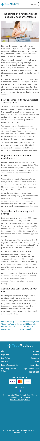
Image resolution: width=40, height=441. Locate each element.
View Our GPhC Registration (20, 400)
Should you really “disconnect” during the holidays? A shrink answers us (10, 325)
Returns (36, 355)
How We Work (6, 358)
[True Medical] (20, 345)
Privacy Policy (33, 365)
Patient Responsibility (9, 365)
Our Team (5, 362)
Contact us (35, 358)
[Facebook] (20, 392)
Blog (3, 351)
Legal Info (5, 355)
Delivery (36, 351)
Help (37, 362)
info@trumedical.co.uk (30, 369)
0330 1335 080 (34, 372)
